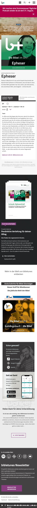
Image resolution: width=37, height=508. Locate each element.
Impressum (4, 500)
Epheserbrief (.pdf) (9, 259)
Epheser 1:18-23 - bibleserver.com (12, 155)
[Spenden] (29, 2)
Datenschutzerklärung (13, 500)
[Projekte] (24, 2)
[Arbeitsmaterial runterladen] (18, 200)
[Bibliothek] (20, 2)
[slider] (10, 505)
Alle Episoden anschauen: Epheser (27, 98)
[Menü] (34, 2)
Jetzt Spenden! (19, 435)
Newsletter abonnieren (12, 488)
